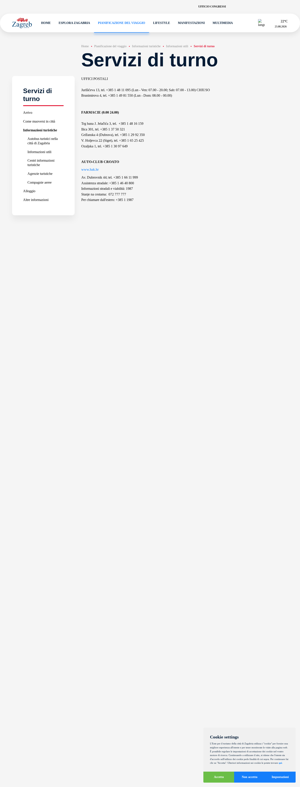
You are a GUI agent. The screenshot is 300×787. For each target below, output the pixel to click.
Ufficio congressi (212, 6)
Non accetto (249, 777)
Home (46, 23)
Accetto (219, 777)
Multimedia (223, 23)
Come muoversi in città (39, 121)
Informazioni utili (39, 152)
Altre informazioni (36, 200)
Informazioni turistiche (40, 130)
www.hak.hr (90, 169)
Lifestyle (161, 23)
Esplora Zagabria (74, 23)
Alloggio (29, 191)
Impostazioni (280, 777)
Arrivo (27, 112)
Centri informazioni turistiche (40, 163)
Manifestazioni (191, 23)
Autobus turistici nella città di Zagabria (42, 141)
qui (280, 763)
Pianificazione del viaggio (121, 23)
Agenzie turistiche (39, 173)
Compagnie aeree (39, 182)
